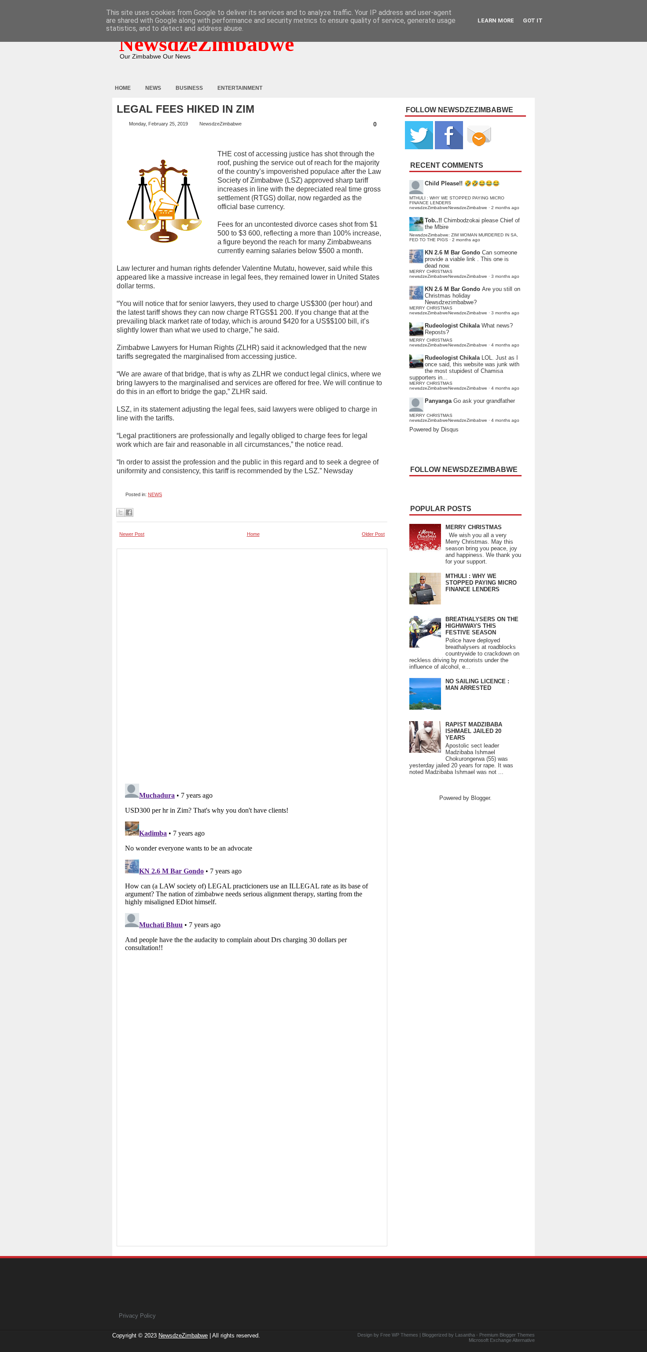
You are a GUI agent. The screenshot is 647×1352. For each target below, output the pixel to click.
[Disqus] (251, 890)
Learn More (496, 20)
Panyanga (438, 401)
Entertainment (239, 88)
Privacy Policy (137, 1315)
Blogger (480, 798)
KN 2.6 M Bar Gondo (452, 252)
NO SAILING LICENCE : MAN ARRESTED (477, 684)
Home (123, 88)
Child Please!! (444, 183)
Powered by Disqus (434, 429)
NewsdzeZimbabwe (206, 43)
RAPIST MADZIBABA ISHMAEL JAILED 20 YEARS (473, 731)
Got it (533, 20)
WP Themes (405, 1334)
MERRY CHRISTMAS (473, 527)
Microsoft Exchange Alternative (502, 1340)
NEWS (155, 494)
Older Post (373, 534)
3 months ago (505, 276)
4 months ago (505, 345)
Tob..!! (433, 220)
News (153, 88)
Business (189, 88)
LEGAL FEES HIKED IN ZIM (185, 109)
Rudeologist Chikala (452, 325)
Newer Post (131, 534)
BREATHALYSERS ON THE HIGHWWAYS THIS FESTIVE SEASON (481, 626)
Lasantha (465, 1334)
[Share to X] (120, 512)
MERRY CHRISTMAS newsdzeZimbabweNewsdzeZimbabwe (448, 274)
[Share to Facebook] (129, 512)
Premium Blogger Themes (507, 1334)
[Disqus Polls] (251, 663)
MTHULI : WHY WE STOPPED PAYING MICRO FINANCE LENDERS (481, 583)
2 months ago (505, 207)
